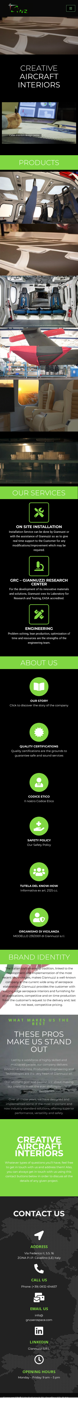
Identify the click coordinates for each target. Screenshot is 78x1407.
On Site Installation (39, 526)
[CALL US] (39, 1268)
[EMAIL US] (39, 1297)
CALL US (39, 1279)
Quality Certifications (39, 746)
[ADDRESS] (39, 1235)
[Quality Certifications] (39, 732)
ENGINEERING (39, 628)
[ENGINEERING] (39, 614)
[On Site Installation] (39, 512)
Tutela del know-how (39, 886)
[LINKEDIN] (39, 1330)
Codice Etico (39, 796)
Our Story (39, 701)
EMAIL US (39, 1308)
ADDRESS (39, 1246)
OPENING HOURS (39, 1371)
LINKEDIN (39, 1342)
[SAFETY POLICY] (39, 826)
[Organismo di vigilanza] (39, 917)
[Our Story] (39, 686)
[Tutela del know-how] (39, 871)
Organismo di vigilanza (39, 931)
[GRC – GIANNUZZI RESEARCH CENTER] (39, 566)
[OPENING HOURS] (39, 1359)
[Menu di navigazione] (70, 8)
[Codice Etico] (39, 782)
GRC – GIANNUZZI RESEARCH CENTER (39, 582)
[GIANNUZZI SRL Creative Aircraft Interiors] (18, 8)
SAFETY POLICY (39, 840)
